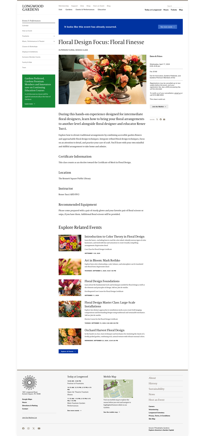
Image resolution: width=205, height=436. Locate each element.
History (153, 383)
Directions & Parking (30, 405)
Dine (82, 6)
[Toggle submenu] (54, 36)
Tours (24, 67)
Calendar (25, 25)
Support (74, 6)
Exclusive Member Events (31, 57)
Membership (64, 6)
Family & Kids (27, 62)
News (152, 394)
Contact (25, 409)
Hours (24, 402)
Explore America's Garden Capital (161, 430)
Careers (151, 406)
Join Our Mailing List (29, 418)
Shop (88, 6)
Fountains (25, 36)
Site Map (152, 419)
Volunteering (153, 409)
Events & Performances (31, 21)
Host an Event (98, 6)
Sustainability (156, 389)
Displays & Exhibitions (30, 52)
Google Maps (27, 399)
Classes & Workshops (29, 46)
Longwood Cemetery (156, 413)
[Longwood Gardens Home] (33, 8)
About (152, 378)
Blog (109, 6)
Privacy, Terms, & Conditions (159, 416)
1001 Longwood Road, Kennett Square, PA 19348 (31, 393)
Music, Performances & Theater (33, 41)
